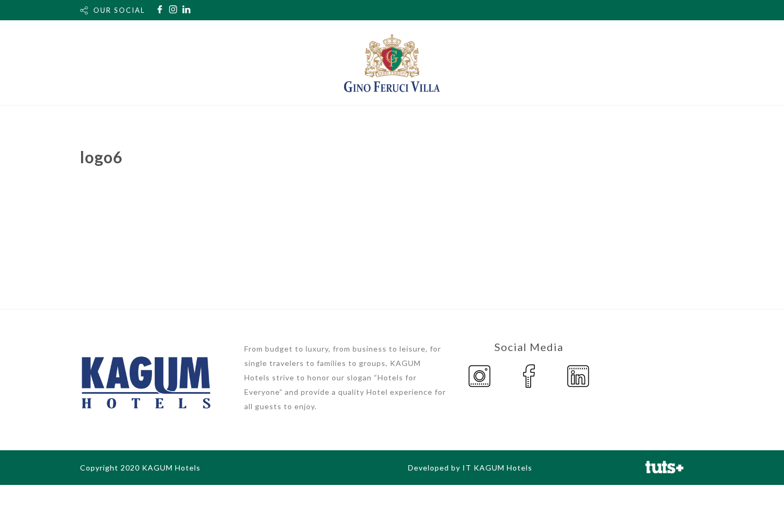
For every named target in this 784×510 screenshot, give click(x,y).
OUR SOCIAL (119, 10)
